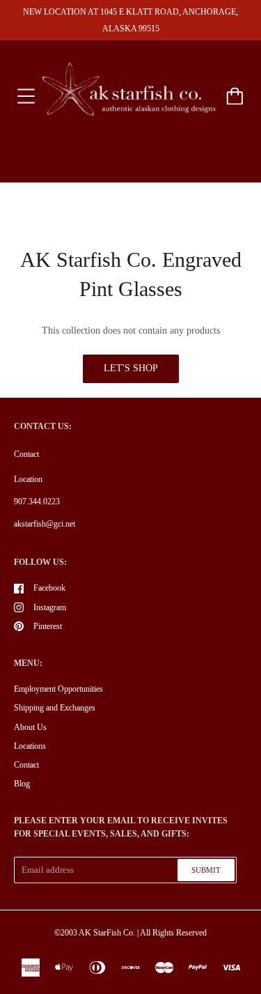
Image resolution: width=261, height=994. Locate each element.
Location (28, 479)
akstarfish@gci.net (44, 524)
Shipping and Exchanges (54, 708)
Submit (206, 870)
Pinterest (47, 626)
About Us (30, 727)
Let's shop (131, 368)
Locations (30, 746)
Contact (26, 454)
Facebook (49, 588)
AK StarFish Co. (107, 933)
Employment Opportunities (58, 689)
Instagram (49, 607)
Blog (22, 784)
